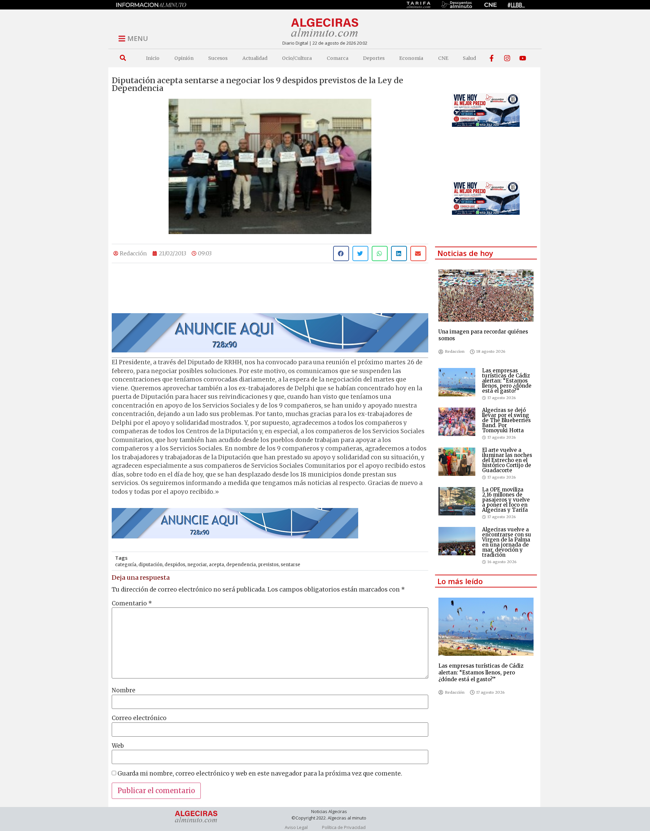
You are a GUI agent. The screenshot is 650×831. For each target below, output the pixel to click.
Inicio (152, 58)
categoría (125, 565)
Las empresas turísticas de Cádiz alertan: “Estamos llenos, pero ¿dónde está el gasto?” (507, 380)
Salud (469, 58)
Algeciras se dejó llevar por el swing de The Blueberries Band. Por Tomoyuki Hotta (506, 420)
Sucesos (218, 58)
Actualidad (254, 58)
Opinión (184, 58)
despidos (175, 565)
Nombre (123, 690)
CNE (443, 58)
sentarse (290, 565)
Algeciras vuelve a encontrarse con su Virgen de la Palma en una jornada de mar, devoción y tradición (506, 542)
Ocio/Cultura (297, 58)
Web (118, 746)
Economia (411, 58)
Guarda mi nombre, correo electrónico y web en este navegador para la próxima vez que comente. (259, 774)
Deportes (374, 58)
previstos (268, 565)
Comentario (132, 603)
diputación (150, 565)
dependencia (241, 565)
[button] (122, 58)
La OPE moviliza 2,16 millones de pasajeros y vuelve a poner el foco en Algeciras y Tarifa (506, 499)
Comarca (337, 58)
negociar (197, 565)
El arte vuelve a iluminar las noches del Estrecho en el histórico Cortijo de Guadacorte (507, 460)
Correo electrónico (139, 718)
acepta (216, 565)
